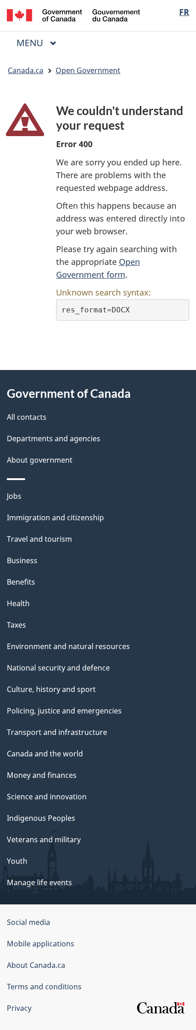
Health (18, 603)
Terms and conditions (44, 987)
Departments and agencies (53, 438)
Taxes (16, 625)
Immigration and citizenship (55, 517)
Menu (31, 43)
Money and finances (42, 775)
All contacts (26, 417)
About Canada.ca (36, 965)
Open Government (88, 70)
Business (22, 560)
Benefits (21, 582)
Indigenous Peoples (41, 818)
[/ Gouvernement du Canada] (73, 14)
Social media (28, 922)
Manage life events (39, 882)
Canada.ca (25, 70)
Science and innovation (47, 797)
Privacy (19, 1008)
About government (39, 460)
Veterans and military (44, 840)
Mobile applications (40, 944)
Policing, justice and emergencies (64, 711)
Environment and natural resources (68, 646)
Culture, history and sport (51, 689)
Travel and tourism (39, 539)
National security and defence (58, 668)
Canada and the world (45, 754)
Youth (17, 861)
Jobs (14, 496)
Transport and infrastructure (57, 732)
